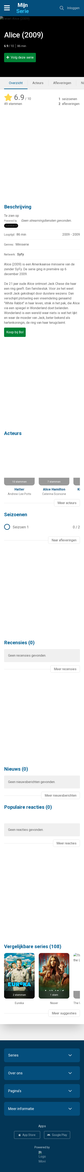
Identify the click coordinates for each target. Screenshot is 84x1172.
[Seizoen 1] (42, 527)
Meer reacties (66, 843)
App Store (28, 1135)
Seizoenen (15, 514)
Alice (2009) (23, 35)
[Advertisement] (42, 152)
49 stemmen (13, 104)
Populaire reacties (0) (28, 807)
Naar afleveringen (64, 540)
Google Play (59, 1135)
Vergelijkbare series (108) (32, 946)
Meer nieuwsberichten (60, 795)
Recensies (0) (19, 642)
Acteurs (37, 83)
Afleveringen (62, 83)
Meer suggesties (64, 1013)
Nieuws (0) (16, 769)
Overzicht (16, 83)
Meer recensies (65, 669)
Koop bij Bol (14, 332)
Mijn (22, 8)
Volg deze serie (22, 57)
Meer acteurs (66, 503)
